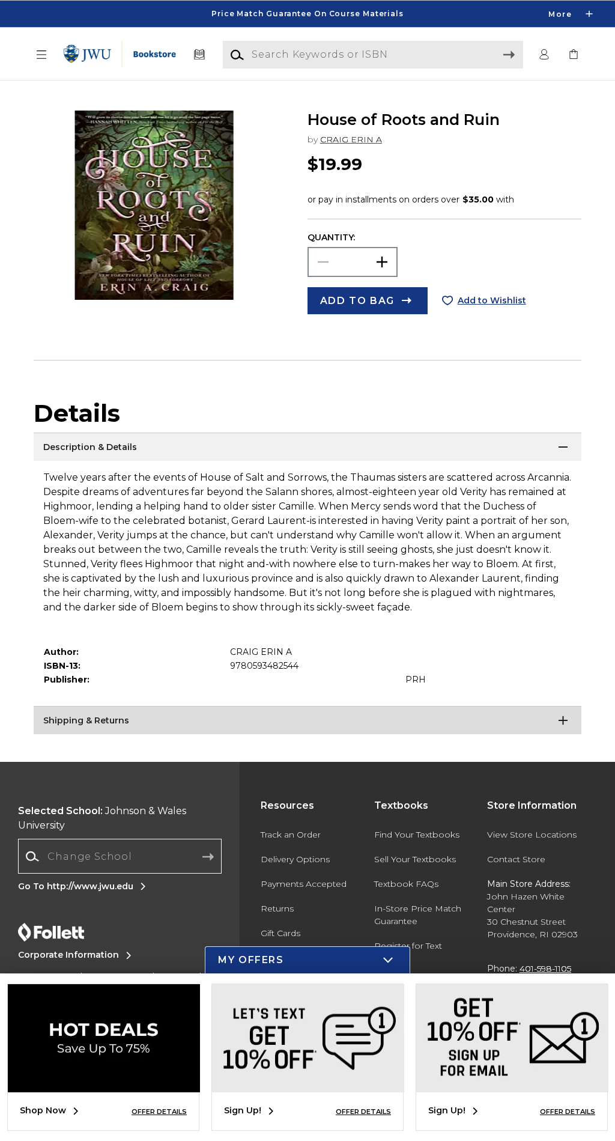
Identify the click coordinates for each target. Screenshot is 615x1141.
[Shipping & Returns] (307, 721)
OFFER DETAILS (159, 1111)
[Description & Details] (307, 447)
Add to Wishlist (492, 300)
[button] (307, 14)
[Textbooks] (199, 55)
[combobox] (120, 856)
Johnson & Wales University (102, 818)
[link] (573, 55)
